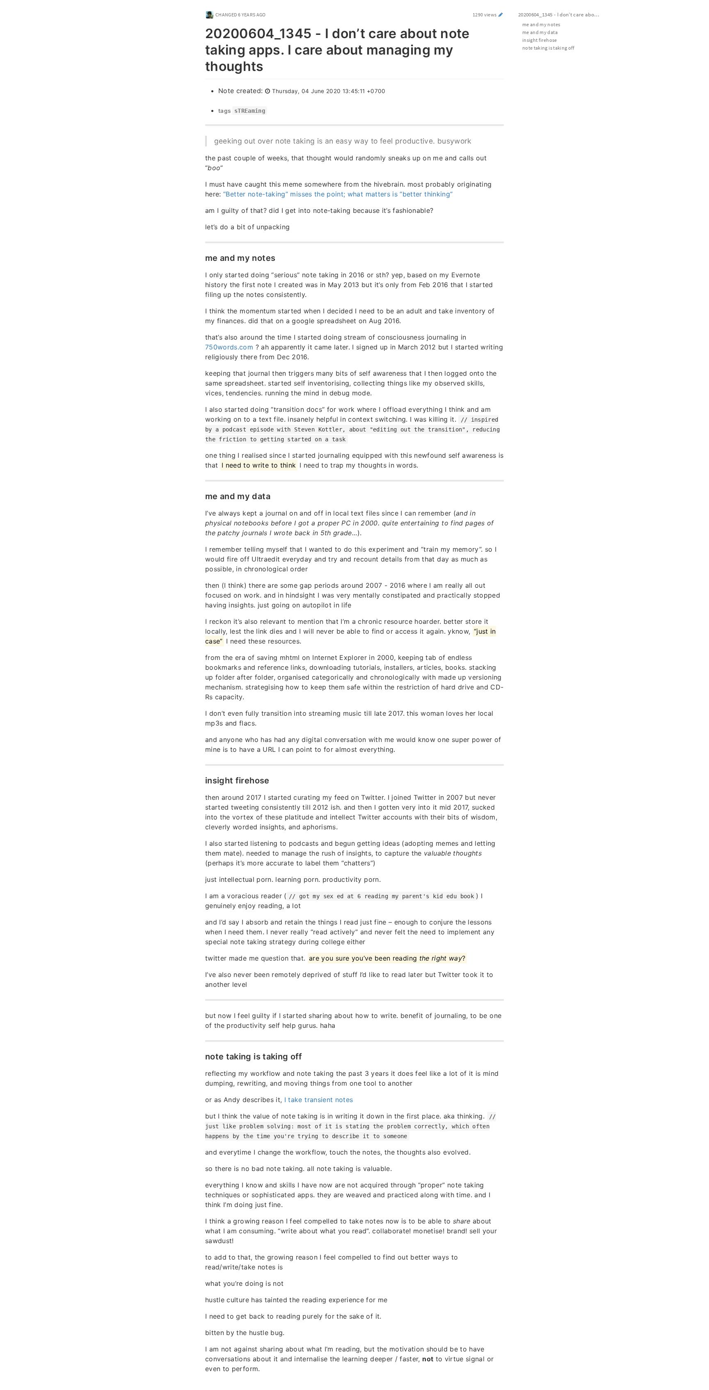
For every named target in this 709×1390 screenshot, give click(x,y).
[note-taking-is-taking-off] (201, 1056)
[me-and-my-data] (201, 495)
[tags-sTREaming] (214, 110)
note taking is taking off (548, 48)
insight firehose (539, 40)
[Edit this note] (501, 14)
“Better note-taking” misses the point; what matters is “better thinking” (338, 194)
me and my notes (541, 24)
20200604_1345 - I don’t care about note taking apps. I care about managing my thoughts (563, 14)
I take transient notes (318, 1100)
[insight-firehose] (201, 780)
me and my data (540, 32)
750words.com (229, 347)
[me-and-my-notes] (201, 257)
